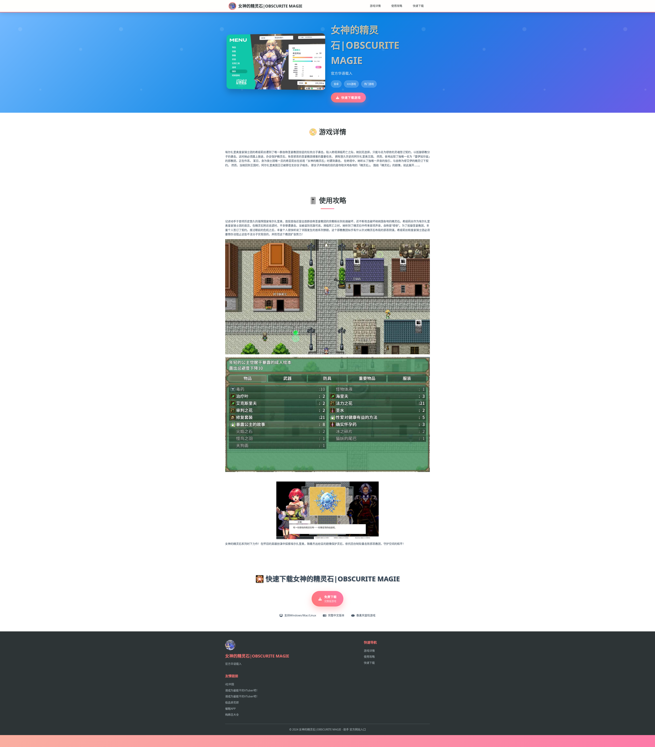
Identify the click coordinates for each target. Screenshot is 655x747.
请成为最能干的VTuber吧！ (242, 690)
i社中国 (229, 684)
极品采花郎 (232, 702)
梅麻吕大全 (232, 714)
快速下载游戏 (351, 97)
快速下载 (418, 6)
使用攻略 (396, 6)
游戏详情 (375, 6)
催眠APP (230, 709)
